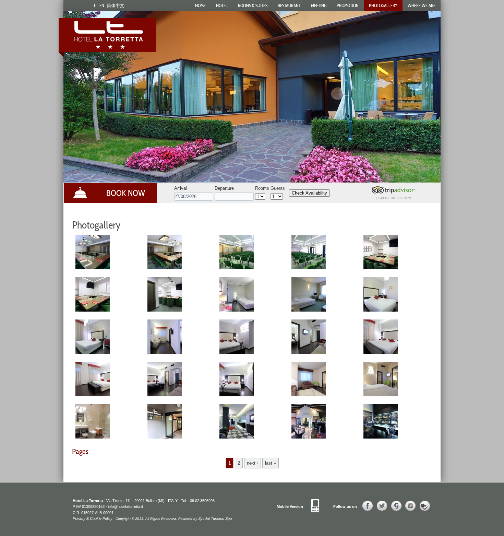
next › (252, 463)
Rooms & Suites (252, 5)
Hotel (222, 5)
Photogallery (383, 5)
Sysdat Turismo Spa (215, 518)
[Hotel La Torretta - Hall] (236, 439)
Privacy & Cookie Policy (92, 518)
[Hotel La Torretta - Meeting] (92, 269)
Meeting (318, 5)
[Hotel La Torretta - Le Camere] (236, 312)
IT (95, 5)
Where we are (421, 5)
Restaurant (289, 5)
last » (270, 463)
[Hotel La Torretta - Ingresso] (164, 439)
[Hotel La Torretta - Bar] (308, 439)
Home (200, 5)
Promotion (348, 5)
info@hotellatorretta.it (125, 506)
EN (101, 5)
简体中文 (115, 5)
